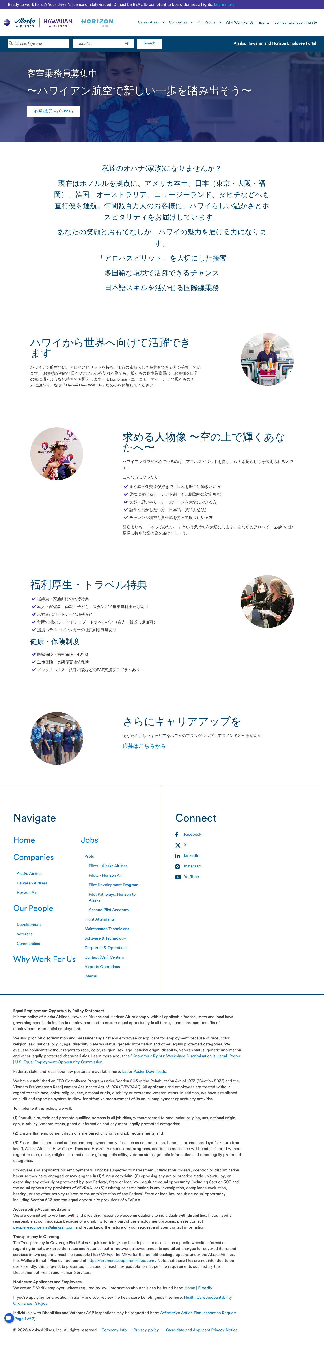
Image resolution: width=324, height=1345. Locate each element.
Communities (28, 944)
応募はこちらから (54, 111)
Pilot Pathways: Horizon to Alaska (112, 897)
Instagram (193, 866)
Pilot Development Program (113, 885)
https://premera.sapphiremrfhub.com (121, 1261)
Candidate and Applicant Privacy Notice (202, 1330)
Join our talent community (296, 22)
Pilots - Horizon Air (105, 875)
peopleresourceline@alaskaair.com (44, 1227)
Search (149, 43)
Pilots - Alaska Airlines (108, 866)
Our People (33, 908)
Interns (90, 976)
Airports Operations (102, 967)
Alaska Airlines (29, 874)
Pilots (89, 856)
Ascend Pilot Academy (109, 910)
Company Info (114, 1330)
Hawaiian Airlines (32, 883)
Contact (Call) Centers (104, 957)
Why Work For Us (239, 22)
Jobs (89, 840)
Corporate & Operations (105, 948)
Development (29, 925)
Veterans (24, 934)
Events (264, 22)
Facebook (192, 834)
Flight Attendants (99, 919)
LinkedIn (191, 856)
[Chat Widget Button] (9, 1318)
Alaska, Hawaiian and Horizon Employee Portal (275, 43)
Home (24, 840)
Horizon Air (27, 893)
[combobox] (38, 43)
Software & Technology (105, 938)
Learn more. (225, 5)
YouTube (191, 877)
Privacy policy (146, 1330)
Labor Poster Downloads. (144, 1072)
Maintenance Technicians (106, 929)
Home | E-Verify (198, 1288)
